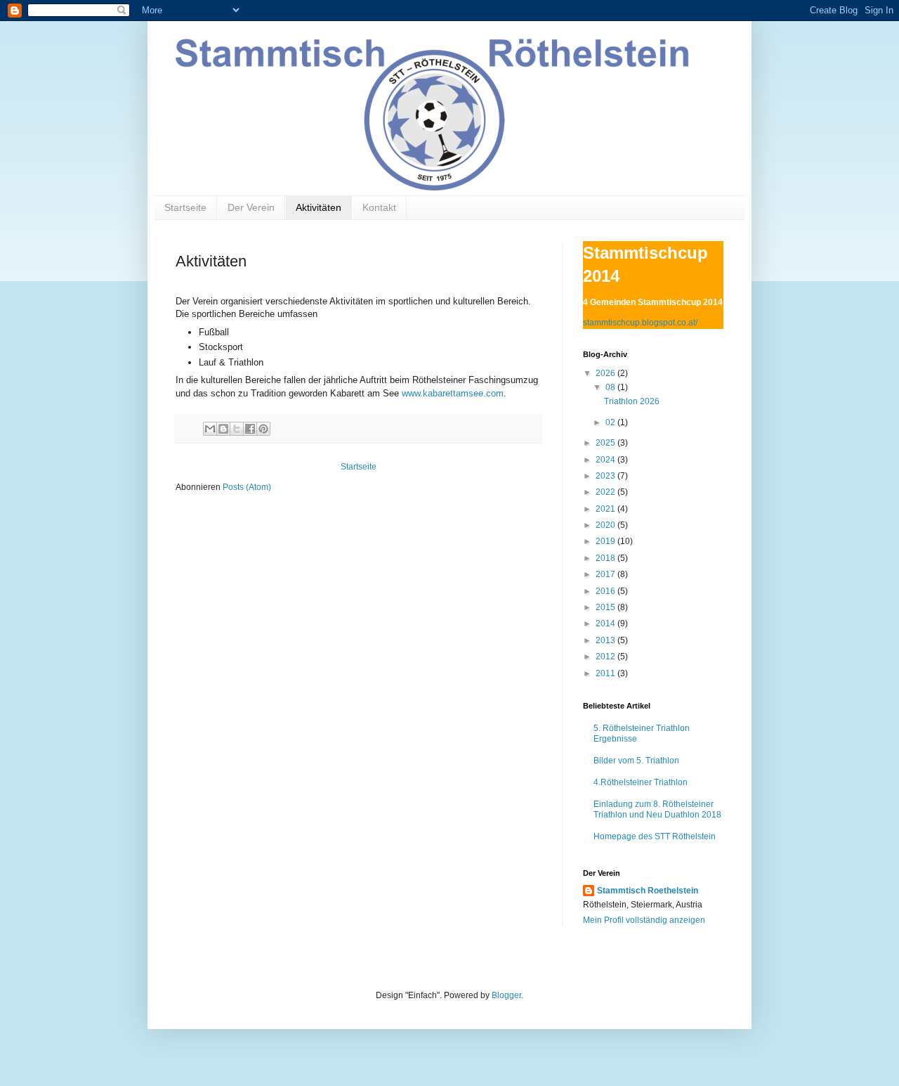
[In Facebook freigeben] (250, 429)
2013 (606, 640)
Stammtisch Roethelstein (647, 891)
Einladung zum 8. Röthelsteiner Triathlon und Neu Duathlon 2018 (657, 809)
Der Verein (251, 207)
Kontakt (379, 207)
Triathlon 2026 (632, 401)
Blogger (506, 995)
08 (611, 387)
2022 (606, 492)
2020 (606, 525)
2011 (606, 673)
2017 (606, 574)
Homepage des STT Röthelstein (654, 836)
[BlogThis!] (223, 429)
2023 (606, 476)
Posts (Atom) (247, 487)
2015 (606, 607)
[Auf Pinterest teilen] (263, 429)
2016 (606, 591)
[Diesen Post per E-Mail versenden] (210, 429)
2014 (606, 623)
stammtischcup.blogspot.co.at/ (640, 323)
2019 (606, 541)
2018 (606, 558)
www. (453, 393)
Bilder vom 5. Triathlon (636, 760)
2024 (606, 460)
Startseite (185, 207)
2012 (606, 656)
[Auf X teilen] (237, 429)
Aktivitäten (318, 207)
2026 (606, 373)
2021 (606, 509)
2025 (606, 443)
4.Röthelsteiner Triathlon (640, 782)
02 (611, 422)
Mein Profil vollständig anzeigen (644, 920)
